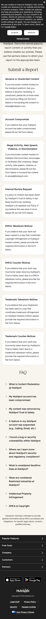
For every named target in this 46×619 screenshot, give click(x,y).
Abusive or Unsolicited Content (22, 79)
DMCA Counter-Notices (17, 263)
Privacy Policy (30, 602)
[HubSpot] (23, 591)
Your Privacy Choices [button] (25, 612)
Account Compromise (17, 119)
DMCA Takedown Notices (18, 226)
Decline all (31, 33)
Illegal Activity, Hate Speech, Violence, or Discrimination (21, 147)
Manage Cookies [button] (29, 607)
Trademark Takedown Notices (21, 299)
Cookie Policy (10, 27)
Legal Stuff (14, 602)
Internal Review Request (18, 189)
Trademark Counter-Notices (20, 336)
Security (13, 607)
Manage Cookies (23, 39)
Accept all (14, 33)
